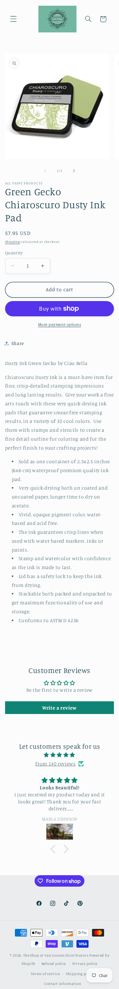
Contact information (62, 983)
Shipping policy (80, 974)
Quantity (14, 252)
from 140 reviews (55, 764)
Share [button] (17, 343)
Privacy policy (84, 963)
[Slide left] (45, 171)
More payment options (59, 324)
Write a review (59, 707)
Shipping (12, 242)
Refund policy (54, 963)
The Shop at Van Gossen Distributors (56, 955)
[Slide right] (74, 171)
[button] (13, 19)
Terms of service (45, 974)
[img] (59, 755)
